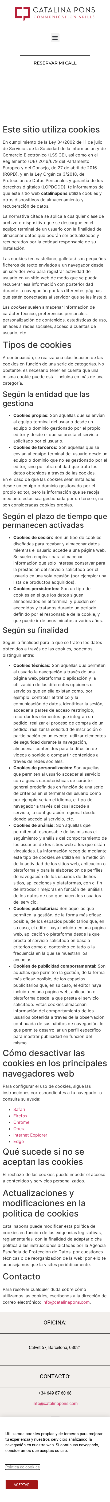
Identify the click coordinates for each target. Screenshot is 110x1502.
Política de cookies (22, 1467)
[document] (55, 751)
